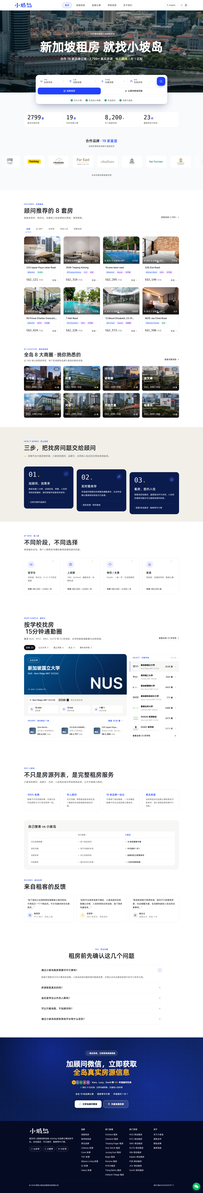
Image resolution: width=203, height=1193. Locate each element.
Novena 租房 (111, 1161)
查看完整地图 (170, 359)
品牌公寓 (96, 5)
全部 (28, 229)
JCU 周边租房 (135, 1166)
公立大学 (43, 647)
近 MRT (39, 229)
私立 (72, 647)
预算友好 (78, 229)
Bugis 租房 (110, 1157)
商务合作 (158, 1139)
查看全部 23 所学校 (167, 638)
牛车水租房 (110, 1166)
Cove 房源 (86, 1152)
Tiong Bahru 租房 (113, 1170)
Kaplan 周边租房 (136, 1157)
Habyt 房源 (86, 1170)
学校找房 (112, 5)
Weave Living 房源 (89, 1161)
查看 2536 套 (114, 721)
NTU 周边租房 (135, 1139)
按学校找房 (86, 1139)
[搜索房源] (161, 81)
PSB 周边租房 (135, 1161)
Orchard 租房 (111, 1134)
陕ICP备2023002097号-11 (164, 1185)
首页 (67, 5)
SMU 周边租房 (135, 1143)
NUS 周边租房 (135, 1134)
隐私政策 (158, 1143)
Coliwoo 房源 (87, 1148)
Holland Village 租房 (114, 1175)
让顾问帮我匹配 (135, 91)
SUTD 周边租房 (136, 1148)
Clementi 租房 (111, 1139)
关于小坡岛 (159, 1134)
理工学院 (58, 647)
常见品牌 (85, 1143)
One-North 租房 (112, 1148)
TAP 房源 (85, 1157)
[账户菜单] (184, 5)
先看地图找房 (117, 1104)
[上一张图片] (27, 250)
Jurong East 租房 (113, 1152)
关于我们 (127, 5)
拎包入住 (64, 229)
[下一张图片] (56, 250)
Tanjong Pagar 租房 (114, 1143)
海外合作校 (86, 647)
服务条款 (158, 1148)
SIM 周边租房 (135, 1152)
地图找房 (80, 5)
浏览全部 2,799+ (168, 217)
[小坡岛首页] (23, 5)
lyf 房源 (84, 1166)
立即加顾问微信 (89, 1104)
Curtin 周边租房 (136, 1170)
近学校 (52, 229)
